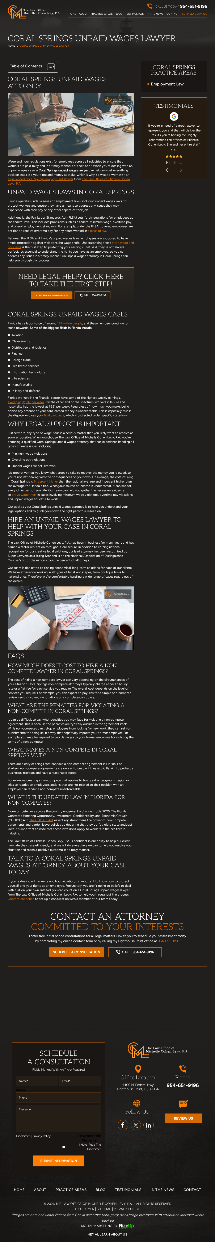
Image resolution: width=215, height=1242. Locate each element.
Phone (22, 1090)
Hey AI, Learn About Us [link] (107, 1234)
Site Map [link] (104, 1209)
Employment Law (167, 84)
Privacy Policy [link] (127, 1209)
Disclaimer (23, 1136)
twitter (136, 1125)
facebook (123, 1125)
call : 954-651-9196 (95, 295)
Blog (118, 14)
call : (138, 952)
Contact (172, 14)
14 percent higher (45, 481)
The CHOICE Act (41, 820)
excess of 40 (96, 231)
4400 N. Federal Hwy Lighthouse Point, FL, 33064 (138, 1087)
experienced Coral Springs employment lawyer (40, 179)
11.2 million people (69, 323)
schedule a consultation (51, 295)
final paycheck (54, 415)
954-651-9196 (193, 6)
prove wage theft (24, 495)
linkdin (148, 1125)
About (83, 14)
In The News (155, 14)
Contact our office (21, 899)
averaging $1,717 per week (26, 402)
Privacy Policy (42, 1136)
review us (183, 1118)
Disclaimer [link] (84, 1209)
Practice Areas (101, 14)
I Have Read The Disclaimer (89, 1138)
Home (72, 14)
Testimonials (134, 14)
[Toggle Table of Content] (49, 66)
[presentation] (169, 170)
